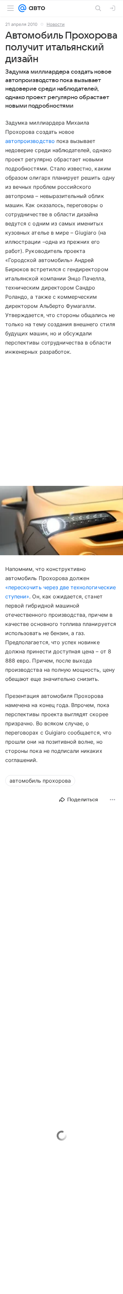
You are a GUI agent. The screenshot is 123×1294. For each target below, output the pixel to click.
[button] (61, 521)
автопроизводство (30, 141)
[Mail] (22, 8)
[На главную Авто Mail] (35, 8)
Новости (56, 24)
